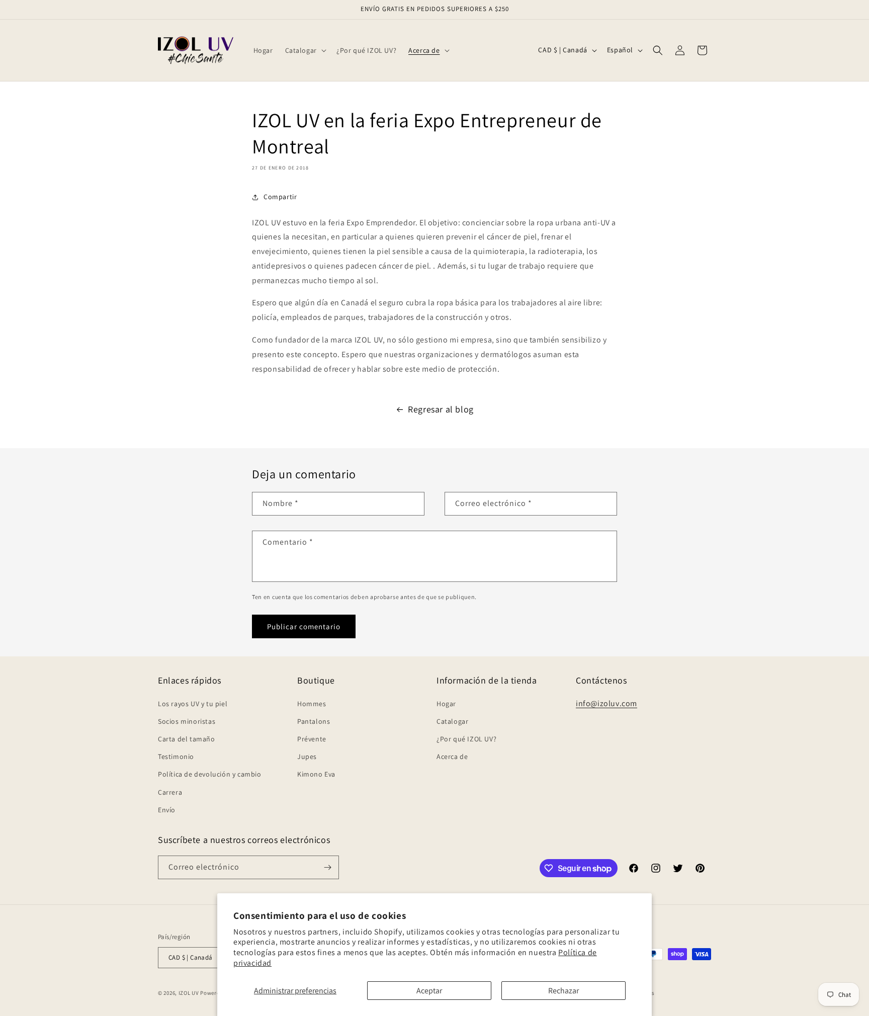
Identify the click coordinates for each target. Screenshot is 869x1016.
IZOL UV (189, 992)
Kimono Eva (316, 774)
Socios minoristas (186, 721)
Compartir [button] (280, 196)
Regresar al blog (441, 409)
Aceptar (429, 990)
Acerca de (452, 756)
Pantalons (313, 721)
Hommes (311, 703)
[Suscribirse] (327, 867)
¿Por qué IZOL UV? (466, 738)
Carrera (170, 792)
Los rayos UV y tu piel (192, 703)
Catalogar (452, 721)
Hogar (446, 703)
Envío (167, 809)
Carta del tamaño (186, 738)
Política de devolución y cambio (210, 774)
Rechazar (563, 990)
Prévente (311, 738)
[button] (304, 50)
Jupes (307, 756)
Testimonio (176, 756)
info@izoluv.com (606, 703)
